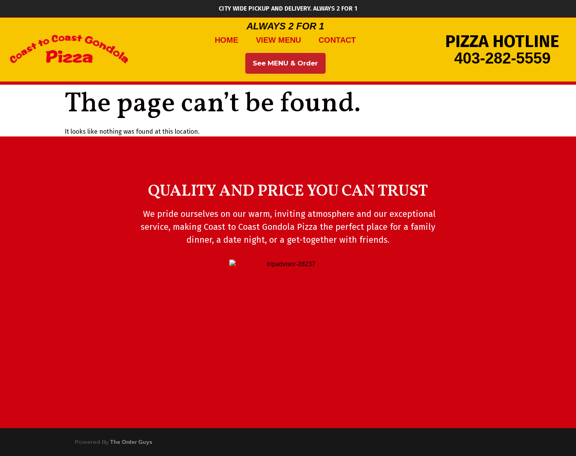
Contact (337, 40)
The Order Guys (131, 442)
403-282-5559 (502, 58)
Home (226, 40)
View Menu (278, 40)
